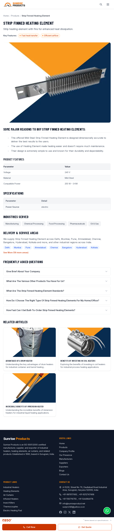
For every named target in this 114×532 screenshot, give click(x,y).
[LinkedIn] (74, 512)
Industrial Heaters (11, 487)
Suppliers (63, 463)
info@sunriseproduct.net (74, 503)
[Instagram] (65, 512)
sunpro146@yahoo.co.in (74, 507)
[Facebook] (60, 512)
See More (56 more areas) (16, 252)
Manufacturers (65, 459)
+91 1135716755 (70, 499)
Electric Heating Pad (12, 510)
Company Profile (67, 451)
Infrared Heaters (10, 499)
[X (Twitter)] (69, 512)
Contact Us (64, 474)
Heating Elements (11, 491)
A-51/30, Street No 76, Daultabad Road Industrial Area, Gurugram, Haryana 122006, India (85, 488)
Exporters (63, 467)
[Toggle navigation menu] (108, 4)
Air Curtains (8, 495)
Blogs (61, 470)
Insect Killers (9, 503)
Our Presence (65, 455)
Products (15, 16)
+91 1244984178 (85, 499)
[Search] (100, 4)
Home (6, 16)
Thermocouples (10, 506)
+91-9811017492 (70, 494)
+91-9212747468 (86, 494)
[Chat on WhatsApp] (107, 510)
